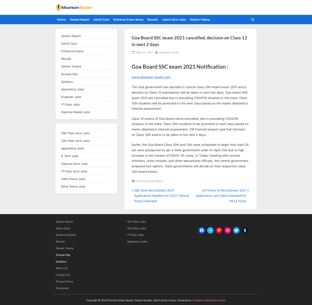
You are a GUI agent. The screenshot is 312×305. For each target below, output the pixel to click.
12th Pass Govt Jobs (75, 141)
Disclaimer (62, 288)
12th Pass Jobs (136, 228)
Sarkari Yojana (200, 19)
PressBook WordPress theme (209, 300)
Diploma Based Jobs (75, 112)
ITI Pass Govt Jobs (74, 171)
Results (152, 19)
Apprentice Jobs (72, 89)
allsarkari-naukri (169, 52)
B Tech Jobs (70, 156)
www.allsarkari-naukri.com (151, 77)
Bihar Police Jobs (73, 186)
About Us (62, 268)
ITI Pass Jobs (70, 104)
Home (61, 19)
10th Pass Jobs (136, 221)
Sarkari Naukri (79, 19)
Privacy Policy (64, 281)
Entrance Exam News (128, 19)
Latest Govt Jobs (174, 19)
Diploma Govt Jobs (74, 164)
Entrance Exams (66, 234)
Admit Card (101, 19)
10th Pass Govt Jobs (75, 133)
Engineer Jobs (71, 97)
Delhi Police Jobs (73, 179)
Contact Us (63, 274)
